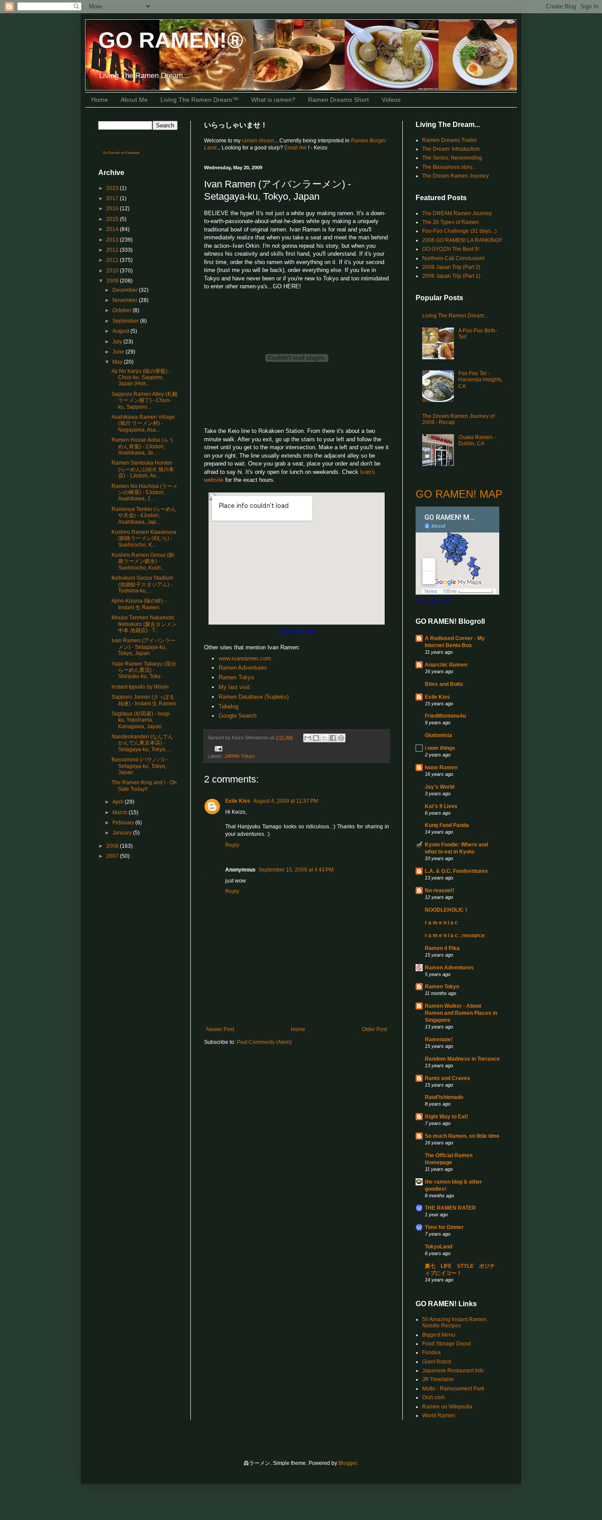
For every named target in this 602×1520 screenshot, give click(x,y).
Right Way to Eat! (446, 1117)
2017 (113, 198)
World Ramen (438, 1415)
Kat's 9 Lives (441, 806)
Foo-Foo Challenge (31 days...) (459, 231)
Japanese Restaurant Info (453, 1370)
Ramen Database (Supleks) (254, 696)
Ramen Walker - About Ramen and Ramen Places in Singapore (461, 1013)
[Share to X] (324, 738)
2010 (113, 271)
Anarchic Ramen (446, 665)
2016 (113, 208)
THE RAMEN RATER (450, 1208)
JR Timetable (438, 1379)
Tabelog (228, 706)
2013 (113, 240)
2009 (113, 281)
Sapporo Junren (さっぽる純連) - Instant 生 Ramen (143, 700)
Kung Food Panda (447, 825)
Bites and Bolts (444, 684)
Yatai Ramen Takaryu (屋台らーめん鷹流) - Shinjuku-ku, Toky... (143, 670)
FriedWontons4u (445, 716)
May (118, 362)
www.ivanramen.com (245, 658)
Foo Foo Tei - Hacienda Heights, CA (480, 379)
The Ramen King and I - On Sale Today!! (144, 785)
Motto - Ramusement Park (453, 1389)
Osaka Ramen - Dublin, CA (477, 440)
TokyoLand (438, 1247)
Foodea (431, 1352)
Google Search (237, 715)
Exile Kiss (237, 801)
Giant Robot (436, 1362)
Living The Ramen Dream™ (199, 99)
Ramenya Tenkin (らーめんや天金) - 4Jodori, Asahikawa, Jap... (143, 515)
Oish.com (433, 1397)
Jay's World (439, 787)
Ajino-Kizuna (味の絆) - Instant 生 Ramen (138, 604)
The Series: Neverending (452, 158)
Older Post (374, 1029)
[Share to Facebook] (332, 738)
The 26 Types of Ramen (450, 222)
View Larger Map (297, 631)
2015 (113, 219)
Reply (232, 845)
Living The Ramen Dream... (455, 316)
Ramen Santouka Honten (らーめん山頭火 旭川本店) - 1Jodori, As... (142, 469)
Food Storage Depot (446, 1344)
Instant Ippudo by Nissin (140, 687)
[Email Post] (217, 748)
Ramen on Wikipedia (447, 1407)
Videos (391, 99)
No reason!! (439, 890)
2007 (113, 856)
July (117, 342)
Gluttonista (438, 735)
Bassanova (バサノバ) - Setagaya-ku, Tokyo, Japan (139, 765)
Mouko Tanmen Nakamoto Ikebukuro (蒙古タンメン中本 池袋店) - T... (144, 624)
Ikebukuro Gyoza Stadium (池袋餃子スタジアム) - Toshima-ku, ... (142, 584)
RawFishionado (444, 1097)
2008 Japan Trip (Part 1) (451, 276)
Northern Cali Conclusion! (453, 258)
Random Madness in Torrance (462, 1059)
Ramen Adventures (243, 667)
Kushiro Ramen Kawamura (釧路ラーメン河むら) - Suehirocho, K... (143, 538)
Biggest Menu (438, 1335)
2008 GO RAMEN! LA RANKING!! (462, 240)
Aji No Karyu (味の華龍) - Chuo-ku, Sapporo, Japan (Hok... (141, 377)
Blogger (347, 1463)
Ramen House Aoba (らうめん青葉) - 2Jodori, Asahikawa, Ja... (142, 446)
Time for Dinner (444, 1227)
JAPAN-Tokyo (239, 756)
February (123, 823)
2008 (113, 846)
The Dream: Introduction (451, 149)
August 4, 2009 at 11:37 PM (285, 801)
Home (99, 99)
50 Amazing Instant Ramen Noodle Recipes (454, 1322)
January (122, 833)
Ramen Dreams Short (338, 99)
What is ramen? (273, 99)
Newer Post (220, 1029)
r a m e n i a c (441, 923)
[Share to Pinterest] (341, 738)
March (120, 812)
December (125, 290)
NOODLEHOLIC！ (447, 910)
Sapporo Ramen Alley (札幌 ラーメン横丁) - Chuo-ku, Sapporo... (144, 400)
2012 (113, 250)
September (126, 321)
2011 (113, 260)
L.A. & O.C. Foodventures (456, 871)
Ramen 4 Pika (442, 948)
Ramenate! (439, 1039)
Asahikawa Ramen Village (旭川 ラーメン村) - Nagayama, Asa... (143, 423)
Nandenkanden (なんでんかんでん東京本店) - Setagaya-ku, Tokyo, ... (142, 743)
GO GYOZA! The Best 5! (450, 249)
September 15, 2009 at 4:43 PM (296, 870)
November (125, 300)
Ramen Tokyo (236, 677)
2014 (113, 229)
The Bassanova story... (449, 167)
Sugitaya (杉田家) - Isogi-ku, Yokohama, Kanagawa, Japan (141, 720)
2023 (113, 188)
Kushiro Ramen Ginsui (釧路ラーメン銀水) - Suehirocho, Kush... (142, 561)
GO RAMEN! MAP (459, 494)
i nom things (440, 748)
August (121, 331)
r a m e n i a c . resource (455, 935)
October (122, 310)
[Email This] (307, 738)
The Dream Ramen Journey (455, 176)
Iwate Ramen (441, 767)
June (119, 352)
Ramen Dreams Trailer (449, 140)
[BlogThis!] (316, 738)
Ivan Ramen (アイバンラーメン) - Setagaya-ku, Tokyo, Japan (143, 646)
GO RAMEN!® (170, 40)
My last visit (234, 687)
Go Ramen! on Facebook (121, 153)
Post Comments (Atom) (264, 1042)
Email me (296, 148)
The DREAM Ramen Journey (457, 213)
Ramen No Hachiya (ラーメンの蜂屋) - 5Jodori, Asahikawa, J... (144, 492)
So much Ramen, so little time (462, 1136)
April (118, 802)
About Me (134, 99)
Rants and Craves (447, 1078)
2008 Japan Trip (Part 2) (451, 267)
